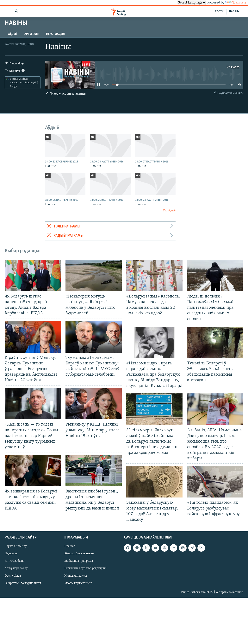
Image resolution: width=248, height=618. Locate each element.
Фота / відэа (13, 575)
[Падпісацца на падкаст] (164, 547)
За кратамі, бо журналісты (23, 583)
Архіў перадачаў (16, 568)
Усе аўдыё (169, 210)
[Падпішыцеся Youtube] (155, 547)
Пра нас (69, 546)
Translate (239, 2)
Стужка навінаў (16, 546)
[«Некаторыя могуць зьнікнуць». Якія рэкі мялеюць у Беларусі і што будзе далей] (93, 275)
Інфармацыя (55, 34)
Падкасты (11, 553)
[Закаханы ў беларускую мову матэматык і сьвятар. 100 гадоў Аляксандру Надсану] (154, 481)
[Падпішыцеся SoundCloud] (173, 547)
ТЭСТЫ (219, 11)
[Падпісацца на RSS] (201, 547)
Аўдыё (12, 34)
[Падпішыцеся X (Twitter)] (146, 547)
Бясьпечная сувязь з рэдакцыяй (85, 568)
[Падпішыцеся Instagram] (182, 547)
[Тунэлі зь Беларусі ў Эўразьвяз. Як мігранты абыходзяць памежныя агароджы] (215, 342)
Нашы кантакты (75, 575)
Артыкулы (31, 34)
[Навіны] (65, 145)
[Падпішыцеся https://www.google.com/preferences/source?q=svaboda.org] (127, 547)
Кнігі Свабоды (14, 560)
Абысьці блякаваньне (79, 553)
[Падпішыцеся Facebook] (136, 547)
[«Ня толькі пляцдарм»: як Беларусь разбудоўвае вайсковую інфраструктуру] (215, 481)
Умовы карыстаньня (78, 583)
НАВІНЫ (234, 11)
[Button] (14, 64)
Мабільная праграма (78, 560)
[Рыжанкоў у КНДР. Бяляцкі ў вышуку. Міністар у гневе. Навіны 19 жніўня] (93, 403)
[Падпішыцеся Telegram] (192, 547)
